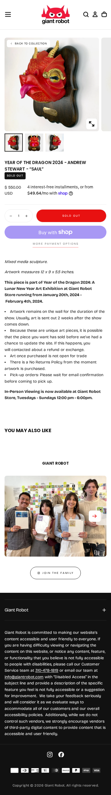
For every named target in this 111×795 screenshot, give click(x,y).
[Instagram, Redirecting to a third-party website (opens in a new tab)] (49, 754)
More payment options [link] (56, 243)
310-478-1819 (46, 670)
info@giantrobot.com (24, 677)
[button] (8, 14)
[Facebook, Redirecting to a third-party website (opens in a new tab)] (61, 754)
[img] (14, 770)
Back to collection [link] (31, 43)
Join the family (58, 573)
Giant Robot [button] (16, 610)
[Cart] (104, 14)
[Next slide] (95, 516)
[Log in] (95, 14)
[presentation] (91, 123)
